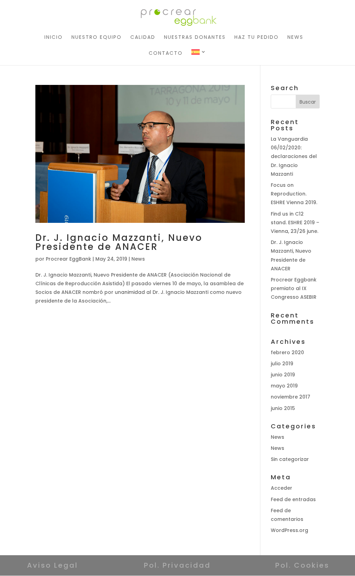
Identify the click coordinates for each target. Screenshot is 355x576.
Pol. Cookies (302, 565)
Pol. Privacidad (177, 565)
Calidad (142, 38)
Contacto (166, 53)
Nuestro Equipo (96, 38)
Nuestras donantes (195, 38)
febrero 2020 (287, 352)
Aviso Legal (52, 565)
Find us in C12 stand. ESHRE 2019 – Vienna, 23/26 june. (295, 222)
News (295, 38)
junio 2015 (283, 408)
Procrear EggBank (68, 258)
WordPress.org (289, 530)
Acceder (281, 488)
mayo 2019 (284, 385)
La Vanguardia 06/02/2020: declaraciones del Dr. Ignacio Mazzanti (294, 156)
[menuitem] (199, 57)
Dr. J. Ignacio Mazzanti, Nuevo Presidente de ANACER (118, 242)
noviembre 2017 (290, 396)
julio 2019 (282, 363)
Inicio (53, 38)
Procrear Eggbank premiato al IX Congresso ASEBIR (294, 288)
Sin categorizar (290, 459)
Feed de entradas (293, 499)
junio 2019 (283, 374)
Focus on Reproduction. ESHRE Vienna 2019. (294, 194)
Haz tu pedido (256, 38)
